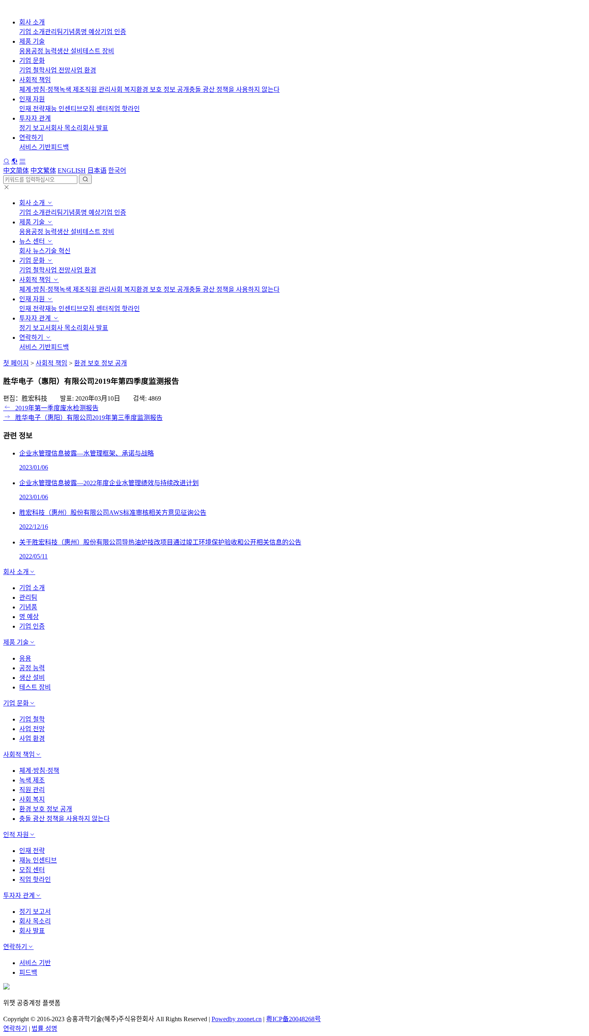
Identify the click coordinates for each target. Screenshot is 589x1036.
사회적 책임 (35, 80)
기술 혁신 (58, 251)
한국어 (117, 170)
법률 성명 (44, 1028)
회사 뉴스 (32, 251)
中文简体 (16, 170)
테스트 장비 (98, 51)
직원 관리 (98, 89)
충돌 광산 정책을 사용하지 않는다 (234, 89)
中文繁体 (43, 170)
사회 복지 (123, 89)
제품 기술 (32, 41)
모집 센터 (95, 108)
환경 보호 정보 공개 (162, 89)
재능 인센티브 (64, 108)
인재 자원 (32, 99)
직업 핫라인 (124, 108)
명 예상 (91, 31)
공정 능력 (44, 51)
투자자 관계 (35, 118)
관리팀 (54, 31)
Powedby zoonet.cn (237, 1019)
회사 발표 (95, 128)
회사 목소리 (67, 128)
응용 (25, 51)
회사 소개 (32, 22)
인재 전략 (32, 108)
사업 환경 (83, 70)
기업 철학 (32, 70)
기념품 (72, 31)
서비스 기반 (35, 147)
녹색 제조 (72, 89)
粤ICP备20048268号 (293, 1019)
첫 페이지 (16, 363)
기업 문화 (32, 60)
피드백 (60, 147)
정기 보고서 (35, 128)
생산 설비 (70, 51)
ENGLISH (72, 170)
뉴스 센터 (32, 241)
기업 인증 (113, 31)
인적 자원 (16, 834)
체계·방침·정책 (39, 89)
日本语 (97, 170)
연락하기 (31, 137)
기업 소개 (32, 31)
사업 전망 (58, 70)
